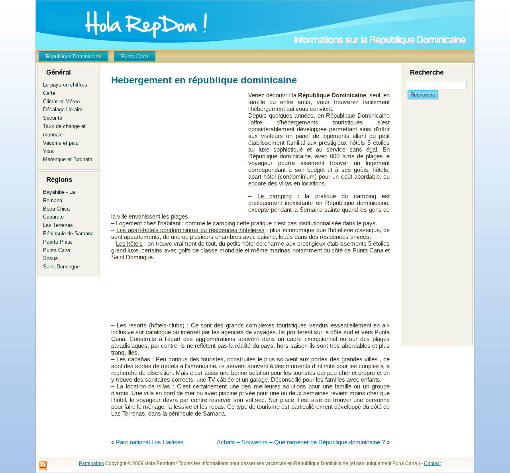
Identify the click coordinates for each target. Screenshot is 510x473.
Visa (48, 151)
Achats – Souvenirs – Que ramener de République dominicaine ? (301, 442)
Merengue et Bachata (67, 159)
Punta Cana (56, 250)
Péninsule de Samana (68, 233)
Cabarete (53, 217)
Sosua (50, 258)
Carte (49, 93)
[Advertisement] (171, 156)
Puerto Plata (57, 242)
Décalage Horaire (62, 109)
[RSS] (43, 467)
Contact (432, 463)
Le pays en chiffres (65, 85)
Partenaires (91, 463)
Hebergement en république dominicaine (204, 80)
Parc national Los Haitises (150, 442)
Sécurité (52, 118)
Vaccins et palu (60, 143)
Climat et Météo (61, 101)
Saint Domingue (61, 267)
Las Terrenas (58, 225)
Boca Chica (56, 209)
